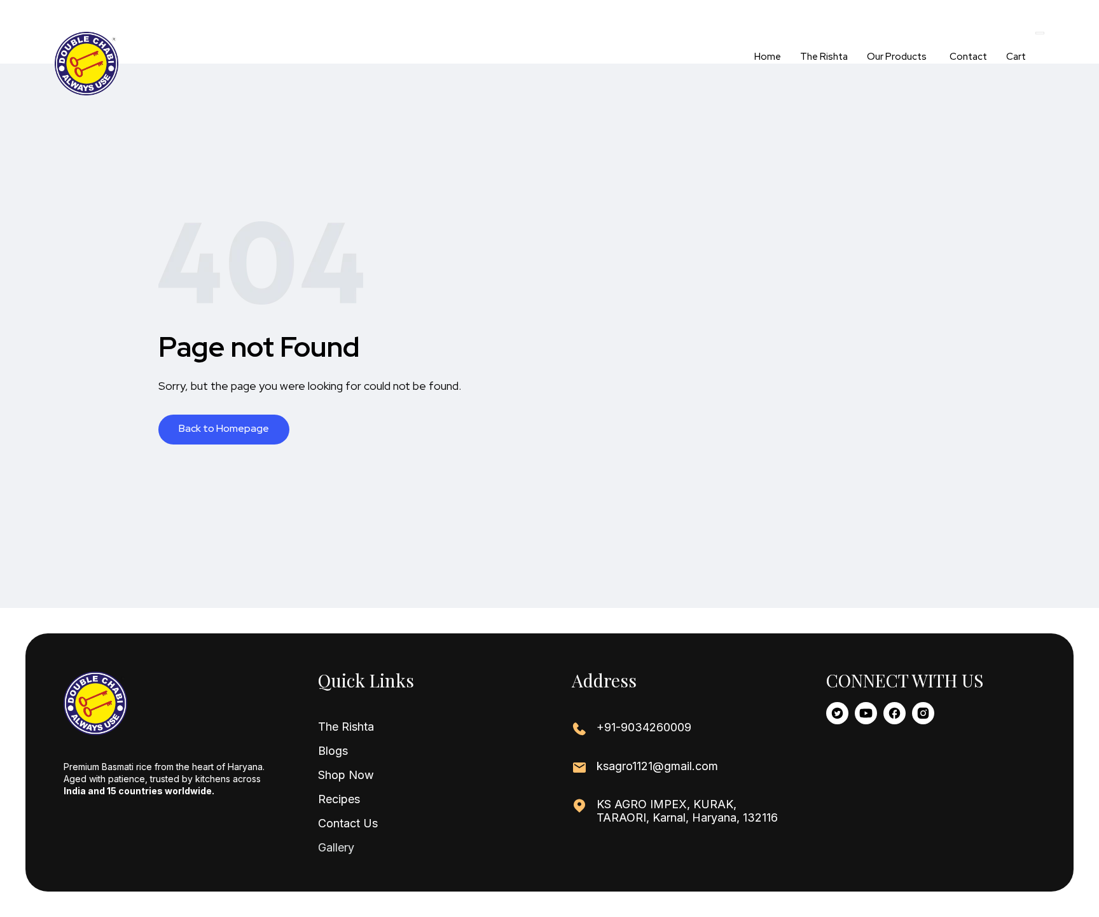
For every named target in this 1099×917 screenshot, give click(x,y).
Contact (968, 56)
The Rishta (824, 56)
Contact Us (348, 823)
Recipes (339, 799)
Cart (1016, 56)
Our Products (897, 56)
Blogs (333, 750)
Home (767, 56)
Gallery (336, 847)
